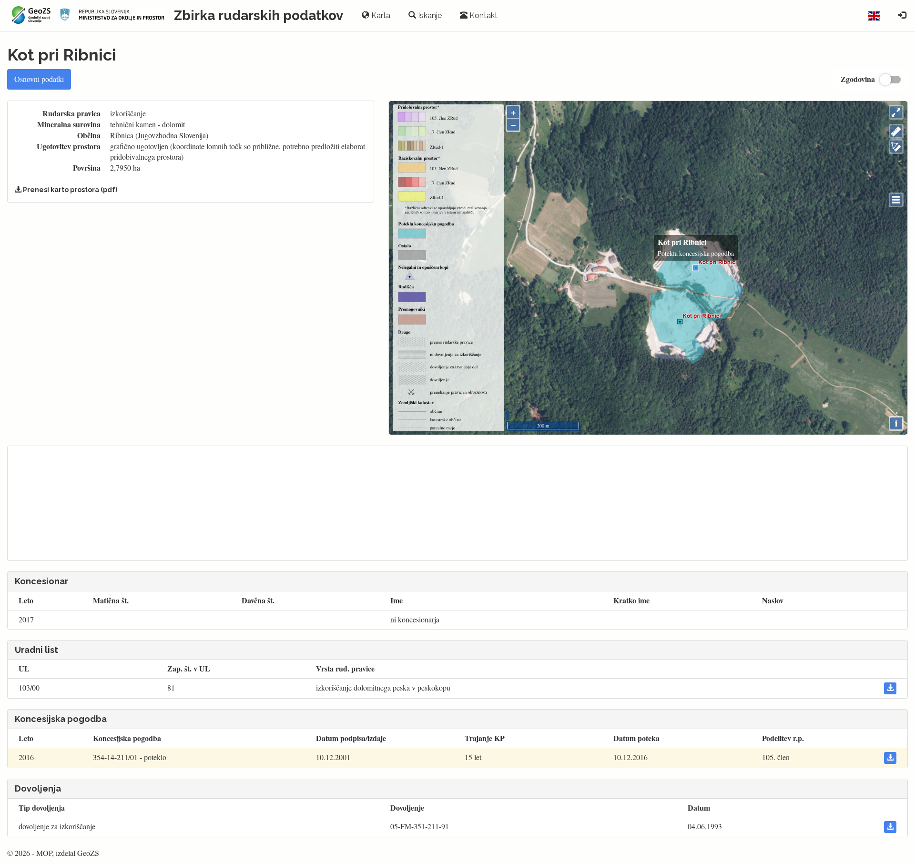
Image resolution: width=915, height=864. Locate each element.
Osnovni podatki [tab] (39, 79)
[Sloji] (896, 200)
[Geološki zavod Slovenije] (30, 15)
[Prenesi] (890, 688)
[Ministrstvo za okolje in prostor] (112, 15)
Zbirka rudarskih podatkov (258, 15)
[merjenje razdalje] (896, 131)
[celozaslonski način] (896, 112)
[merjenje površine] (896, 146)
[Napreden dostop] (902, 15)
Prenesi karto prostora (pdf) (69, 189)
